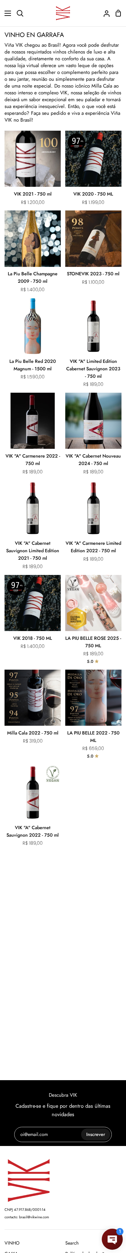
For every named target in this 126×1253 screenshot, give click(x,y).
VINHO (12, 1243)
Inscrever (95, 1134)
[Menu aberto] (6, 13)
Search (72, 1243)
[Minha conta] (104, 13)
